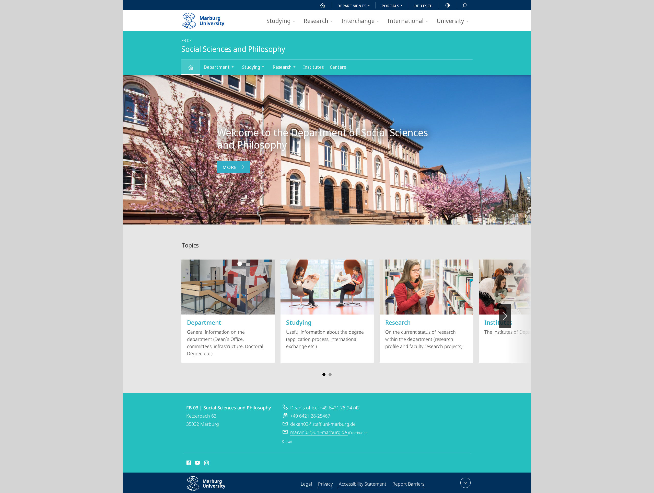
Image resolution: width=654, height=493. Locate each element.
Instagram (207, 464)
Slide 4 (330, 374)
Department (217, 67)
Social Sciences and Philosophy (190, 67)
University (450, 20)
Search (464, 5)
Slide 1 (323, 374)
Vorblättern (505, 316)
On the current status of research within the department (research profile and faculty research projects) (423, 333)
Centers (338, 67)
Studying (278, 20)
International (406, 20)
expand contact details (465, 483)
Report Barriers (408, 484)
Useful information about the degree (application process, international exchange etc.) (325, 333)
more (230, 167)
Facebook (188, 464)
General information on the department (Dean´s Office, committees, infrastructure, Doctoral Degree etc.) (225, 337)
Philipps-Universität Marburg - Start (213, 18)
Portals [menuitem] (390, 5)
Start (322, 5)
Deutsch (423, 5)
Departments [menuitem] (352, 5)
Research (316, 20)
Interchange (358, 20)
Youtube (197, 464)
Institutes (313, 67)
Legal (306, 484)
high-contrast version (447, 5)
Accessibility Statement (362, 484)
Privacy (325, 484)
